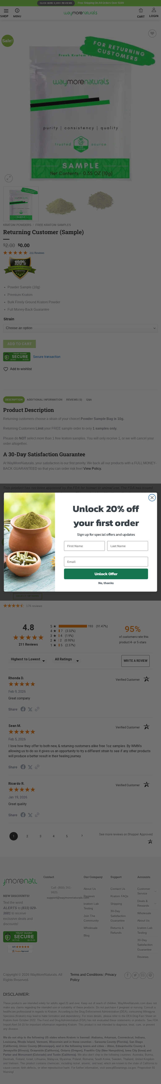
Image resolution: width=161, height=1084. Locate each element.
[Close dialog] (152, 497)
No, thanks (106, 582)
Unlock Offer (106, 574)
